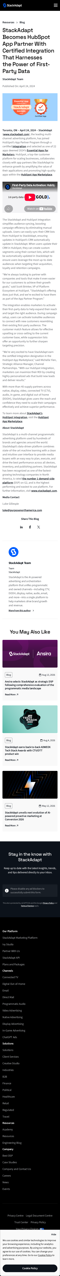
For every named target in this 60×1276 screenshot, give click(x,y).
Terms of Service (27, 906)
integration (19, 146)
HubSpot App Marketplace (36, 175)
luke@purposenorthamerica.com (22, 510)
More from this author (20, 610)
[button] (55, 5)
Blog (22, 22)
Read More (10, 694)
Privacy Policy (48, 903)
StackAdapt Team (12, 79)
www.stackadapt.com (16, 134)
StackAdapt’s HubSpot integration (22, 415)
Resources (8, 22)
